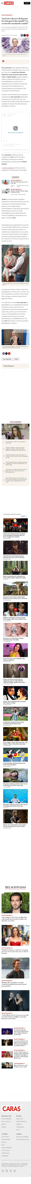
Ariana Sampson (13, 35)
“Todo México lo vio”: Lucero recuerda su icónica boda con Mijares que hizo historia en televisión (15, 1017)
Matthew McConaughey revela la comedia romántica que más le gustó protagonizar (14, 984)
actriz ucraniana (8, 168)
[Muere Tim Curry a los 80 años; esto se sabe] (7, 1065)
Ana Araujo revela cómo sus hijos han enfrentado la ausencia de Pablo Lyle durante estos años (14, 919)
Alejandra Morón (22, 194)
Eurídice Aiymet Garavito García (23, 186)
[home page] (9, 3)
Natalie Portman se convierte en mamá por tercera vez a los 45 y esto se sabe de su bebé (15, 951)
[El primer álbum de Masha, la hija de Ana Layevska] (6, 191)
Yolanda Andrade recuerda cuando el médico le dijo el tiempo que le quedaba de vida (17, 456)
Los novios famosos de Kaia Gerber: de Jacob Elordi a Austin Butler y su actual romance (21, 1043)
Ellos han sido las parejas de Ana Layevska (19, 182)
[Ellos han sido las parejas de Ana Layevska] (6, 182)
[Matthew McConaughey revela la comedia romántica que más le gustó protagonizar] (15, 968)
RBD (12, 157)
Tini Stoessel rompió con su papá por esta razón (16, 442)
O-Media (4, 1134)
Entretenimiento (7, 15)
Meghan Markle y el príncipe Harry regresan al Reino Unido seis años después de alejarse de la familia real (16, 449)
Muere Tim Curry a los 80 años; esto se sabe (21, 1066)
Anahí (16, 359)
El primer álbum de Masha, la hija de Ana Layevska (19, 191)
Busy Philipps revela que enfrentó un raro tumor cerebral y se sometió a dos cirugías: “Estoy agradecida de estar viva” (16, 480)
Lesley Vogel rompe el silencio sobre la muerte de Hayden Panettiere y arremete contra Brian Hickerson (21, 1055)
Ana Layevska (7, 359)
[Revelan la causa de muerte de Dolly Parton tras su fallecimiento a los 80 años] (7, 1031)
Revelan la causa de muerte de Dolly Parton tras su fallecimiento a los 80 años (21, 1032)
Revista (27, 3)
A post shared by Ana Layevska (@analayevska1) (15, 149)
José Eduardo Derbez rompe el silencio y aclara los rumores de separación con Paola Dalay (16, 464)
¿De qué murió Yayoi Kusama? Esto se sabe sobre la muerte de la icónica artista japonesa (16, 471)
